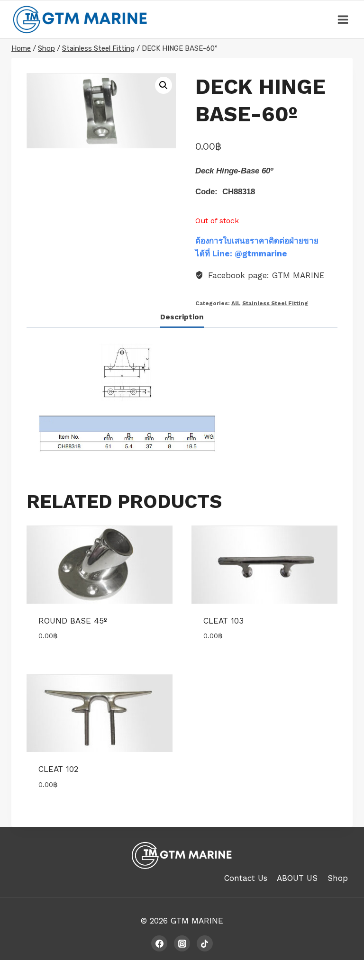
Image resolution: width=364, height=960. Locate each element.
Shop (338, 878)
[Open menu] (343, 19)
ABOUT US (297, 878)
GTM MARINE (197, 920)
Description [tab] (182, 317)
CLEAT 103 (223, 620)
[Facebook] (159, 943)
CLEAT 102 (58, 769)
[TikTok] (205, 943)
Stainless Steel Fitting (275, 303)
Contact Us (245, 878)
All (235, 303)
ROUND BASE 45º (72, 620)
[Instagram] (182, 943)
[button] (163, 85)
